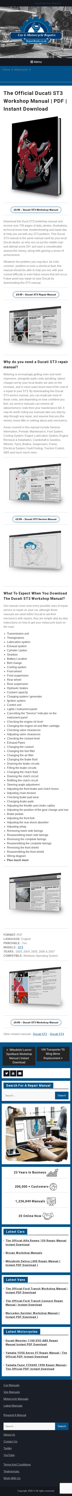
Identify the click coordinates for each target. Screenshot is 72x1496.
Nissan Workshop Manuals (24, 1252)
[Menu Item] (6, 1073)
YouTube (9, 1455)
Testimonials (11, 1471)
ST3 (20, 947)
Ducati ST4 (57, 1034)
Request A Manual (14, 1415)
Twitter (7, 1448)
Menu (38, 62)
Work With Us (11, 1478)
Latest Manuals (12, 1405)
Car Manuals (11, 1385)
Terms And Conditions (17, 1464)
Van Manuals (11, 1392)
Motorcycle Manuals (15, 1398)
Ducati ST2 (40, 1034)
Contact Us (10, 1441)
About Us (9, 1434)
